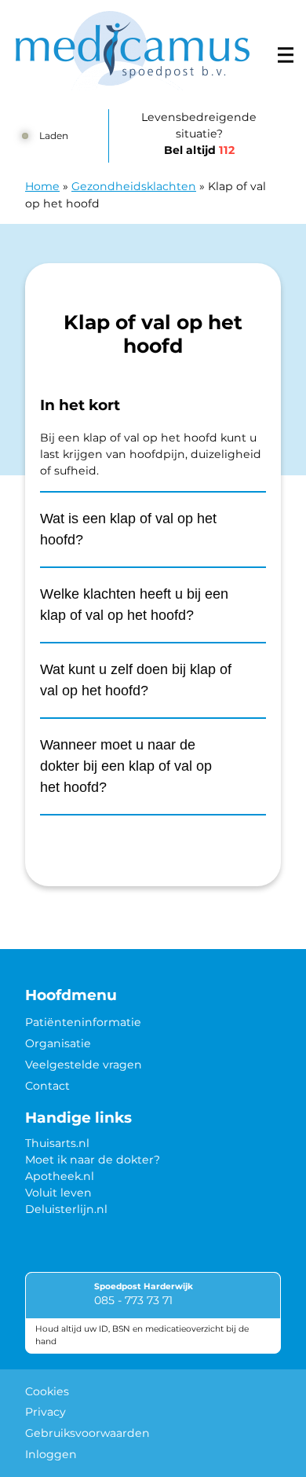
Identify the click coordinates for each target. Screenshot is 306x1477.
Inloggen (51, 1454)
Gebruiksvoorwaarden (87, 1433)
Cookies (47, 1391)
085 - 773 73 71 (133, 1300)
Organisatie (58, 1043)
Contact (47, 1086)
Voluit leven (58, 1193)
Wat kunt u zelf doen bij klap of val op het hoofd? (135, 680)
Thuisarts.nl (57, 1143)
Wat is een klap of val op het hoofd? (128, 529)
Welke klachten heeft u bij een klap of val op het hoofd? (134, 604)
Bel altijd (199, 150)
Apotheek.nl (59, 1176)
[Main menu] (285, 55)
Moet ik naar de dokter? (92, 1160)
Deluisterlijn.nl (66, 1209)
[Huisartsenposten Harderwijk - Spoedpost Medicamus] (133, 50)
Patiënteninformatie (83, 1022)
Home (42, 186)
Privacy (45, 1412)
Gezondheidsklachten (133, 186)
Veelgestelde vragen (83, 1064)
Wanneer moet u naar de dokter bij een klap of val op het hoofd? (126, 766)
